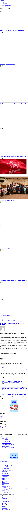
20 (1, 426)
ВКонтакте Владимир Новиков (5, 476)
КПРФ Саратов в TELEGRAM (5, 483)
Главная (2, 1)
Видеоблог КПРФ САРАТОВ (5, 473)
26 (0, 427)
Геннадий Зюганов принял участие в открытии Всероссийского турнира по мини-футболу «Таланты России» (13, 103)
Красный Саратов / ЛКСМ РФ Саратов (6, 485)
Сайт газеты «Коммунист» (5, 438)
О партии (3, 2)
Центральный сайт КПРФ (5, 437)
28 (2, 427)
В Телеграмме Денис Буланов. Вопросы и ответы (7, 470)
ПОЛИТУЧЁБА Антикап (5, 489)
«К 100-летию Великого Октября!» (6, 501)
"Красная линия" (4, 467)
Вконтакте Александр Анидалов (5, 475)
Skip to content (2, 0)
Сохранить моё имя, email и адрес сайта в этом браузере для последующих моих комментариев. (12, 363)
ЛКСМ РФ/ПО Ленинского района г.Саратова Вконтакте (8, 444)
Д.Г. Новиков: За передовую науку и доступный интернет (7, 248)
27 (1, 427)
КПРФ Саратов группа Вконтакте (6, 445)
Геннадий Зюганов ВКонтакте (5, 478)
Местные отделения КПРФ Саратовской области (8, 5)
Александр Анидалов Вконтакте (5, 440)
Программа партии (5, 3)
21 (2, 426)
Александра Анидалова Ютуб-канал (6, 441)
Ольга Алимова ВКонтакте (5, 439)
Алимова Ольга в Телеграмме (5, 468)
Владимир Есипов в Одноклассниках (6, 442)
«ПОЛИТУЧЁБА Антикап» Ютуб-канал (6, 443)
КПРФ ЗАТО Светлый (4, 482)
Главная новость (3, 504)
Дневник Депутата (4, 479)
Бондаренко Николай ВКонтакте (5, 469)
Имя (1, 359)
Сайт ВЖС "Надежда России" (5, 490)
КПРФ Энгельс (3, 484)
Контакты (3, 497)
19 (0, 426)
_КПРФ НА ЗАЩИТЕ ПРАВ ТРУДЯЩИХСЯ (7, 465)
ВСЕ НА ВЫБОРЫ (4, 503)
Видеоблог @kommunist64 (5, 471)
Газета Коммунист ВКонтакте (5, 477)
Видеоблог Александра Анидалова (6, 472)
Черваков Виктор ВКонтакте (5, 492)
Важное (2, 502)
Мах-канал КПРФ (4, 487)
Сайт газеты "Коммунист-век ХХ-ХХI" (6, 491)
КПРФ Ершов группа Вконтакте (5, 446)
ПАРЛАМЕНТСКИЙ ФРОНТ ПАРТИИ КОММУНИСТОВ (7, 200)
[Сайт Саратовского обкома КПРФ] (4, 430)
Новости (3, 321)
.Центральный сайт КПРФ (5, 466)
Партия (2, 507)
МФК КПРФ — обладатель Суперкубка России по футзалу (7, 64)
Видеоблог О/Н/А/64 (4, 474)
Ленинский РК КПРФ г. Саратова (6, 486)
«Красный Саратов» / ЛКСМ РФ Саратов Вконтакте (8, 447)
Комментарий (1, 358)
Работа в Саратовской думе (5, 509)
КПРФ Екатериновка (4, 481)
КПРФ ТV (3, 506)
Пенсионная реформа (4, 508)
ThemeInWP (13, 494)
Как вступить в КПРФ (4, 6)
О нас (2, 496)
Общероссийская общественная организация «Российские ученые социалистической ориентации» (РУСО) (14, 488)
